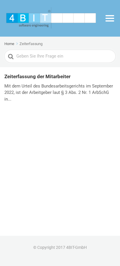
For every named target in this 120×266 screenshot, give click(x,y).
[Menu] (109, 18)
